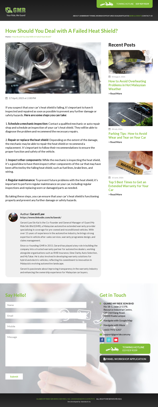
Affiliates (125, 16)
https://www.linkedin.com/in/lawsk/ (40, 217)
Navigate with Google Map (118, 320)
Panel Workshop (98, 16)
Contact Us (147, 16)
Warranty (86, 16)
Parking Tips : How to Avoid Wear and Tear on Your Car (127, 135)
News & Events (135, 16)
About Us (77, 16)
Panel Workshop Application (126, 358)
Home (8, 37)
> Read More (115, 93)
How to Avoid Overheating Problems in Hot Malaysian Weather (127, 85)
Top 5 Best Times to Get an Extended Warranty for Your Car (128, 186)
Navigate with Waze (114, 325)
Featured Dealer (113, 16)
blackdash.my (86, 402)
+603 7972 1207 (112, 329)
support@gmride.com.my (117, 334)
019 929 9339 (132, 4)
